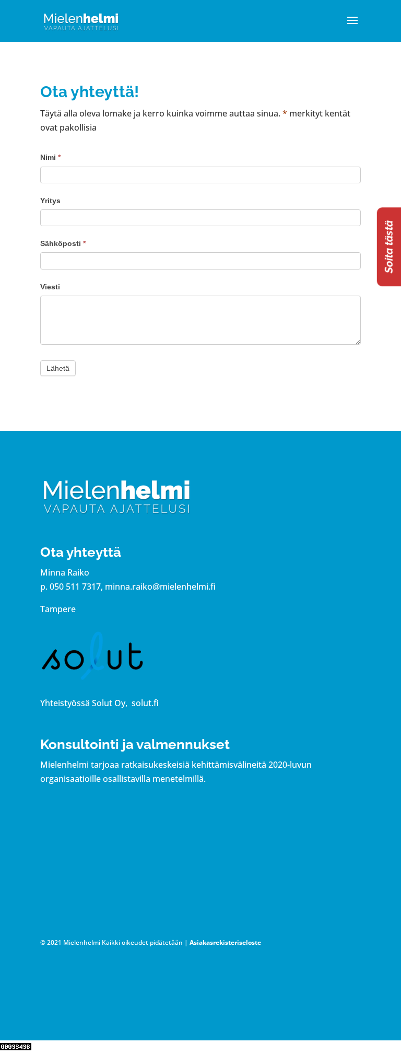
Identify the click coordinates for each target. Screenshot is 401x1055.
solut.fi (145, 703)
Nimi (50, 157)
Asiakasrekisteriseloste (225, 942)
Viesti (50, 287)
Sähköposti (63, 243)
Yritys (50, 200)
